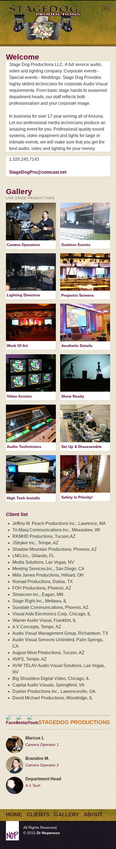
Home (14, 814)
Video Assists (19, 396)
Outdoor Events (75, 245)
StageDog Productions (45, 22)
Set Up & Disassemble (81, 446)
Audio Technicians (24, 446)
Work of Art (17, 345)
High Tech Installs (23, 498)
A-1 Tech (32, 785)
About (93, 814)
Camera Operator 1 (42, 744)
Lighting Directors (23, 295)
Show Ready (72, 396)
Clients (38, 814)
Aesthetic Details (77, 345)
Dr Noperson (48, 833)
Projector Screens (77, 295)
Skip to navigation (106, 8)
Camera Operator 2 (42, 765)
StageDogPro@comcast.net (37, 172)
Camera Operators (23, 245)
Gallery (66, 814)
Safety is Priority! (77, 497)
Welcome (22, 57)
